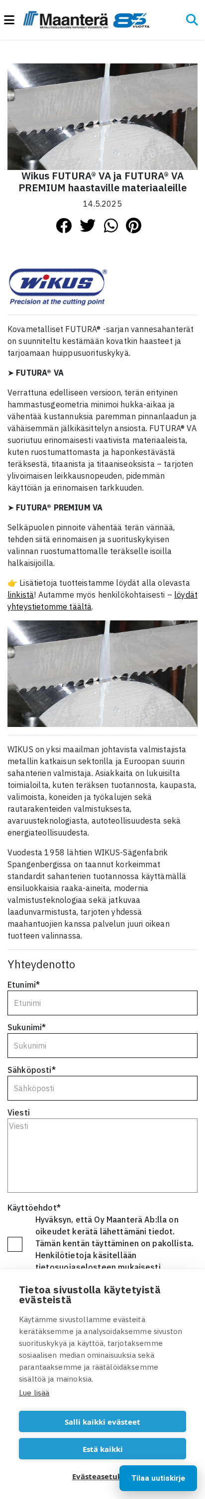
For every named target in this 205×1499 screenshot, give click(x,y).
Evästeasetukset (102, 1476)
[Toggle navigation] (13, 20)
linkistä (20, 595)
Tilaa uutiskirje (158, 1478)
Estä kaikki (103, 1449)
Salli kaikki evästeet (102, 1422)
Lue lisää (34, 1392)
